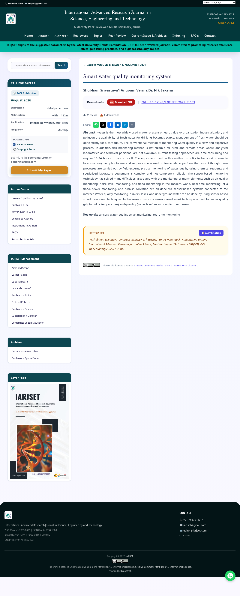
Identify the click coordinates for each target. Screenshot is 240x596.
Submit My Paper (39, 170)
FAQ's (195, 35)
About (43, 36)
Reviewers (80, 35)
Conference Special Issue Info (28, 322)
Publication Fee (20, 205)
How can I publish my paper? (27, 198)
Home (28, 35)
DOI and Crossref (21, 288)
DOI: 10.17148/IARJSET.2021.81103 (168, 102)
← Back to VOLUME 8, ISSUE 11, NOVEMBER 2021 (114, 65)
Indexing (178, 35)
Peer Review (117, 35)
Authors (61, 36)
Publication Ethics (21, 295)
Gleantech (126, 571)
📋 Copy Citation (211, 233)
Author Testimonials (23, 239)
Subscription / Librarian (24, 315)
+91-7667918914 (15, 3)
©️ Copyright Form (24, 149)
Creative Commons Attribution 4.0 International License (165, 265)
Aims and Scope (20, 268)
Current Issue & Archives (149, 35)
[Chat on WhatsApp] (230, 576)
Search (61, 65)
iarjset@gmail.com (37, 3)
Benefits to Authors (22, 218)
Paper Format (25, 144)
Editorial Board (20, 281)
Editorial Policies (20, 302)
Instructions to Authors (24, 225)
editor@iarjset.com (195, 530)
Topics (98, 35)
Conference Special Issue (25, 358)
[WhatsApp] (96, 125)
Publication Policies (22, 309)
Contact (209, 35)
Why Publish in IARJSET (24, 212)
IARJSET (129, 556)
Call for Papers (19, 274)
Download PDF (121, 102)
